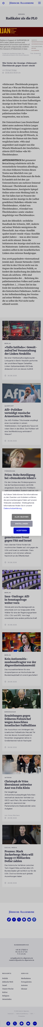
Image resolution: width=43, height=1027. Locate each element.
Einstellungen (21, 524)
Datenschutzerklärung (13, 508)
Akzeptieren (21, 530)
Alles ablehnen (21, 517)
